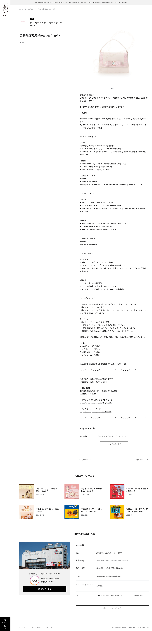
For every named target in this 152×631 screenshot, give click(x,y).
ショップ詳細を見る (113, 444)
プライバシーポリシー (36, 627)
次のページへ (141, 460)
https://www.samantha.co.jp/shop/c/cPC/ (96, 403)
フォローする (46, 589)
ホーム (21, 9)
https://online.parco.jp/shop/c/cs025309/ (95, 412)
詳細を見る (138, 595)
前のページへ (86, 460)
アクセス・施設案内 (113, 608)
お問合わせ (49, 627)
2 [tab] (112, 88)
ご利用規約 (22, 627)
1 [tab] (111, 88)
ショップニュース (30, 9)
